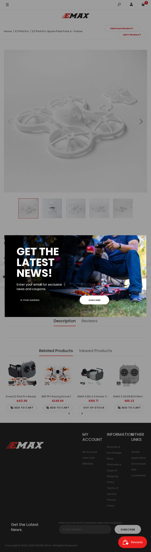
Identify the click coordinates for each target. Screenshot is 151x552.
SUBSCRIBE (94, 300)
